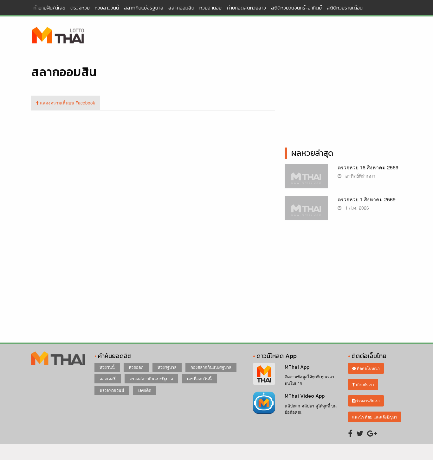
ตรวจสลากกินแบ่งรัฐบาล (151, 378)
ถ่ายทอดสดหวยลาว (246, 7)
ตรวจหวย (80, 7)
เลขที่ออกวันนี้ (199, 378)
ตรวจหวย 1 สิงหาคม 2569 (367, 199)
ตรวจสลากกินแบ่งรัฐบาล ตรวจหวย (58, 36)
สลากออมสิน (181, 7)
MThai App (297, 367)
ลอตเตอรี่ (108, 378)
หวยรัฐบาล (167, 367)
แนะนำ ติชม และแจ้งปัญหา (374, 416)
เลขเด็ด (144, 390)
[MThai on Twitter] (359, 432)
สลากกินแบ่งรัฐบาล (143, 7)
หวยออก (136, 367)
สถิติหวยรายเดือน (345, 7)
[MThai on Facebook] (350, 432)
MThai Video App (305, 396)
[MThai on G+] (372, 432)
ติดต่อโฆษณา (368, 368)
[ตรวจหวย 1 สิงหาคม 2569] (306, 211)
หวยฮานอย (210, 7)
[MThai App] (264, 373)
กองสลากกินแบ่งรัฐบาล (211, 367)
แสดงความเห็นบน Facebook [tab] (67, 102)
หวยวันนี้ (107, 367)
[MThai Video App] (264, 402)
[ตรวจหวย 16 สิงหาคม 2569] (306, 179)
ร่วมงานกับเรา (367, 400)
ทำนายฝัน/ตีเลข (49, 7)
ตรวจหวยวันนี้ (112, 390)
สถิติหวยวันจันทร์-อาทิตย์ (296, 7)
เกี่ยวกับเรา (364, 384)
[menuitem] (49, 7)
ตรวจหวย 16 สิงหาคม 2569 (368, 167)
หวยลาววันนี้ (107, 7)
